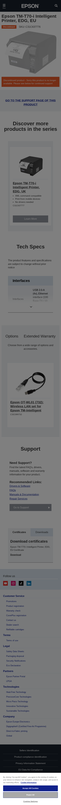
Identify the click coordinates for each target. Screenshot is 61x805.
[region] (30, 788)
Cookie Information (29, 782)
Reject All (30, 795)
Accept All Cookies (30, 788)
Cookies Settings (30, 801)
